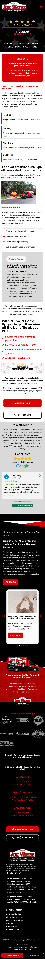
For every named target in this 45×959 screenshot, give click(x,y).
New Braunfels (22, 792)
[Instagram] (20, 873)
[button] (41, 7)
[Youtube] (11, 873)
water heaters (22, 148)
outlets (11, 159)
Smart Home (23, 285)
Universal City (23, 807)
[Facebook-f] (7, 873)
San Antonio (22, 777)
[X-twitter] (16, 873)
